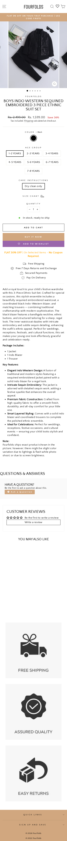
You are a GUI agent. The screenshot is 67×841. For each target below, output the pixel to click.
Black (33, 138)
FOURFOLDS (33, 96)
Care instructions (33, 180)
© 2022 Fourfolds (33, 838)
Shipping (28, 121)
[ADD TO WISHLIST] (6, 549)
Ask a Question (21, 492)
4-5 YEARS (15, 162)
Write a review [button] (33, 522)
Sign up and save (32, 825)
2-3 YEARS (33, 153)
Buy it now (33, 237)
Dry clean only (33, 186)
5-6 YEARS (33, 162)
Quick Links (32, 815)
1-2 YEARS (15, 153)
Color (33, 132)
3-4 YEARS (51, 153)
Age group (33, 147)
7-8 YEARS (33, 171)
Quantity (33, 204)
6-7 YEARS (52, 162)
